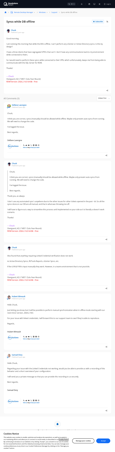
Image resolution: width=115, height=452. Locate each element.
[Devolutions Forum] (11, 4)
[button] (108, 98)
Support (54, 12)
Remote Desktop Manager (23, 12)
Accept (103, 441)
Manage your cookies (83, 441)
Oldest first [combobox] (102, 98)
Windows (42, 12)
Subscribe (99, 21)
